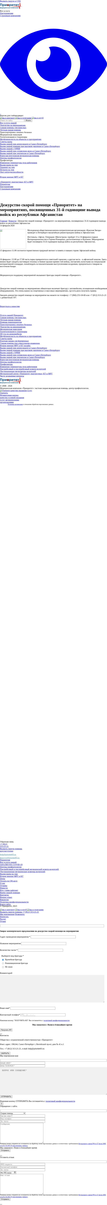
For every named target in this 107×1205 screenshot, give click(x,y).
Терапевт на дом (7, 167)
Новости (12, 221)
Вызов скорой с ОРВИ (10, 149)
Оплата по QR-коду (8, 881)
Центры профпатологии (11, 158)
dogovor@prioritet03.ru (9, 858)
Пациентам (5, 184)
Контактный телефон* (10, 1015)
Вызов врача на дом (9, 165)
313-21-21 (4, 846)
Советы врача (6, 142)
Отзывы (3, 886)
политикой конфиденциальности (57, 1020)
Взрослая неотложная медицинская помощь (19, 156)
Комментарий (6, 973)
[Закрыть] (1, 1033)
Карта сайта (5, 904)
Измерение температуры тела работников (18, 163)
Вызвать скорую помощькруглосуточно (11, 850)
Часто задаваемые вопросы (12, 376)
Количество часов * (9, 950)
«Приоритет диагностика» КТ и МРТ (16, 182)
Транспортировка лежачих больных (16, 324)
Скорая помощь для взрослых (13, 128)
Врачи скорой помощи (10, 893)
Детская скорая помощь (10, 130)
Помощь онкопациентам (11, 322)
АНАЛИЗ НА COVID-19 (11, 864)
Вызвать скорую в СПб (10, 1)
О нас (2, 883)
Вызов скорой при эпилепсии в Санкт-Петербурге (22, 153)
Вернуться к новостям (10, 306)
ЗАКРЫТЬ (5, 1053)
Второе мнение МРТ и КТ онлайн (15, 346)
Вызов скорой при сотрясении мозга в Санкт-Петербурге (25, 151)
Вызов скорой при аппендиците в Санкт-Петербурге (23, 144)
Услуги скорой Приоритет (11, 315)
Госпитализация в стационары (13, 331)
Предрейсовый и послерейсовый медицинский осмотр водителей (29, 869)
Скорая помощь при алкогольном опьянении (20, 343)
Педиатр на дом (7, 170)
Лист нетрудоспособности (11, 172)
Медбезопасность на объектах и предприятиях (20, 139)
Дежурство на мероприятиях (13, 125)
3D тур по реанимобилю (11, 334)
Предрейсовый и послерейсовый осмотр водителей (23, 369)
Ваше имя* (5, 1008)
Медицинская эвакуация (11, 329)
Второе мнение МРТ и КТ (11, 177)
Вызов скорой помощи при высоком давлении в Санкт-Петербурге (30, 146)
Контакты (4, 895)
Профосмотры (6, 364)
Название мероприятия (10, 943)
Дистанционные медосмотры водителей (18, 371)
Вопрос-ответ (6, 897)
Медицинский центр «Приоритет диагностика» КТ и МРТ (26, 374)
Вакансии (4, 900)
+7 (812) (3, 844)
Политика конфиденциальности (14, 902)
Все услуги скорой (8, 123)
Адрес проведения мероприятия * (15, 937)
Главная (3, 221)
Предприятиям (6, 13)
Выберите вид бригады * (12, 956)
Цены (2, 879)
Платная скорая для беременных (14, 341)
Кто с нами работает (9, 890)
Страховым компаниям (10, 16)
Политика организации (15, 404)
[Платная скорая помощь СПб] (11, 9)
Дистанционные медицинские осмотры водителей (22, 871)
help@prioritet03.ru (8, 855)
